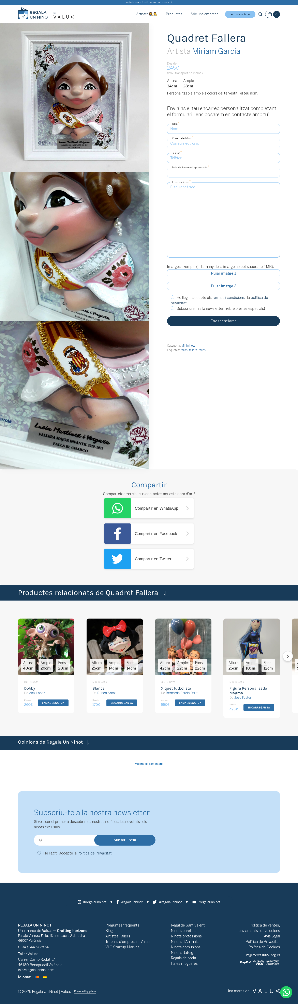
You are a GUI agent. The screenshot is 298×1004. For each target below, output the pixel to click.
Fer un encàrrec (240, 14)
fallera (193, 350)
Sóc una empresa (204, 14)
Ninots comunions (185, 947)
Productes (174, 14)
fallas (184, 350)
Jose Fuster (242, 697)
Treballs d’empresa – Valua (127, 941)
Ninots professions (186, 936)
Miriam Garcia (203, 51)
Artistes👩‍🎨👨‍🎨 (146, 14)
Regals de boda (183, 958)
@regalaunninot (94, 902)
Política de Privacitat (94, 853)
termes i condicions (228, 297)
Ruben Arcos (106, 693)
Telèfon (177, 152)
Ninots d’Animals (184, 941)
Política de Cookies (264, 947)
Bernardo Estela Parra (182, 693)
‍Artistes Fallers (117, 936)
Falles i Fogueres (184, 963)
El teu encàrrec (181, 181)
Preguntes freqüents (122, 925)
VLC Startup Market (122, 947)
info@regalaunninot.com (36, 970)
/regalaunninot (131, 902)
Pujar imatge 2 (223, 286)
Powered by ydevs (85, 991)
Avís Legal (272, 936)
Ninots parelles (183, 930)
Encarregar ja (53, 703)
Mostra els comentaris (149, 764)
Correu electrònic (182, 138)
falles (202, 350)
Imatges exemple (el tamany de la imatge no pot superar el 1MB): (220, 266)
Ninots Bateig (182, 952)
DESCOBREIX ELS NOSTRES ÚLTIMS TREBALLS (149, 2)
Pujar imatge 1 (223, 273)
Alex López (37, 693)
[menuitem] (37, 977)
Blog (109, 930)
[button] (293, 656)
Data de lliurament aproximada (190, 167)
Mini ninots (188, 345)
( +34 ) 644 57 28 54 (33, 947)
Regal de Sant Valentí (188, 925)
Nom (175, 123)
